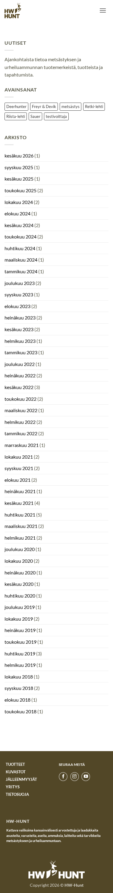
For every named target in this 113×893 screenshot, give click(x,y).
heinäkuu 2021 (20, 491)
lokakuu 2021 (19, 457)
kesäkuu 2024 (19, 225)
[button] (102, 10)
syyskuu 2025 (19, 167)
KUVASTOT (16, 771)
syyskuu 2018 (19, 688)
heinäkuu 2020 (20, 572)
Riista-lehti (15, 116)
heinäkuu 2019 (20, 630)
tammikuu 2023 (21, 352)
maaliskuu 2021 (21, 526)
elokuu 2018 (17, 700)
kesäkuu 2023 (19, 329)
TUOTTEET (15, 764)
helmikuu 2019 (20, 665)
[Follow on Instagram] (74, 776)
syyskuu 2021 (19, 468)
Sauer (35, 116)
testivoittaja (56, 116)
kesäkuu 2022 (19, 387)
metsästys (70, 106)
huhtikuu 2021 (20, 514)
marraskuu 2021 (22, 445)
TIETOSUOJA (17, 794)
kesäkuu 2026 (19, 155)
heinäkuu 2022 (20, 375)
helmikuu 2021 (20, 538)
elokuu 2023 (17, 306)
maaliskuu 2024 (21, 259)
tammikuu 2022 (21, 433)
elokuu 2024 (17, 213)
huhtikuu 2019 (20, 653)
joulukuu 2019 (20, 607)
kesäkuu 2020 (19, 584)
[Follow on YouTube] (85, 776)
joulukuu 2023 (20, 283)
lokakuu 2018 (19, 676)
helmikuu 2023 (20, 341)
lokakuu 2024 (19, 202)
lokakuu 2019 (19, 619)
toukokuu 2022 (20, 399)
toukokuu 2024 (20, 236)
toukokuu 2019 (20, 642)
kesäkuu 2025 (19, 178)
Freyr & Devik (44, 106)
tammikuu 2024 (21, 271)
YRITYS (13, 786)
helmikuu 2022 (20, 422)
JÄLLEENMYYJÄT (21, 779)
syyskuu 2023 (19, 294)
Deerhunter (16, 106)
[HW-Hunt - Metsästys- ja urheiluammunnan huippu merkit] (13, 10)
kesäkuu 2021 (19, 503)
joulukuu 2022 (20, 364)
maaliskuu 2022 (21, 410)
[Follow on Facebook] (63, 776)
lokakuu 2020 (19, 561)
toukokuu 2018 (20, 711)
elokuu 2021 (17, 480)
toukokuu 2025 (20, 190)
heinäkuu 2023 (20, 317)
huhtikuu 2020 (20, 595)
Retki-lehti (94, 106)
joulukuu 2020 (20, 549)
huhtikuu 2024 (20, 248)
